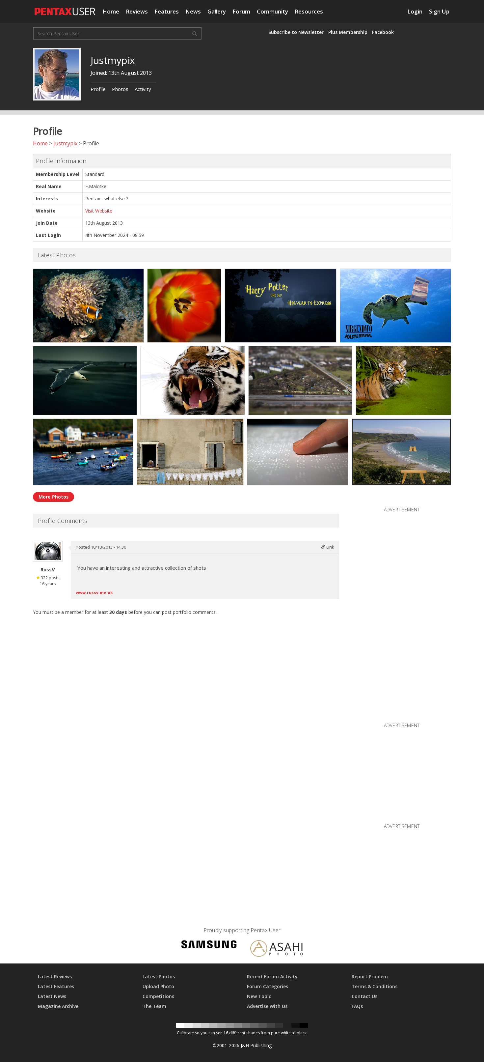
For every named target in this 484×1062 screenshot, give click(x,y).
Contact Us (364, 996)
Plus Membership (347, 32)
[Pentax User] (65, 8)
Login (414, 11)
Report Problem (370, 976)
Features (166, 11)
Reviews (137, 11)
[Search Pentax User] (194, 33)
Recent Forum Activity (272, 976)
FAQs (357, 1006)
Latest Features (56, 986)
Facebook (383, 32)
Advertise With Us (267, 1006)
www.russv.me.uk (94, 592)
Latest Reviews (55, 976)
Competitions (158, 996)
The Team (154, 1006)
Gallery (216, 11)
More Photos (53, 497)
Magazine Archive (58, 1006)
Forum (241, 11)
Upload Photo (158, 986)
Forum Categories (267, 986)
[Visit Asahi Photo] (276, 949)
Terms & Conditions (374, 986)
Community (272, 11)
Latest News (52, 996)
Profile (98, 89)
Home (110, 11)
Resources (309, 11)
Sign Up (439, 11)
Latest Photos (159, 976)
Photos (120, 89)
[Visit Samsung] (209, 945)
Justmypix (65, 143)
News (193, 11)
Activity (143, 89)
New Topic (259, 996)
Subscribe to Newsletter (296, 32)
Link (329, 547)
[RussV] (48, 551)
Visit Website (98, 211)
